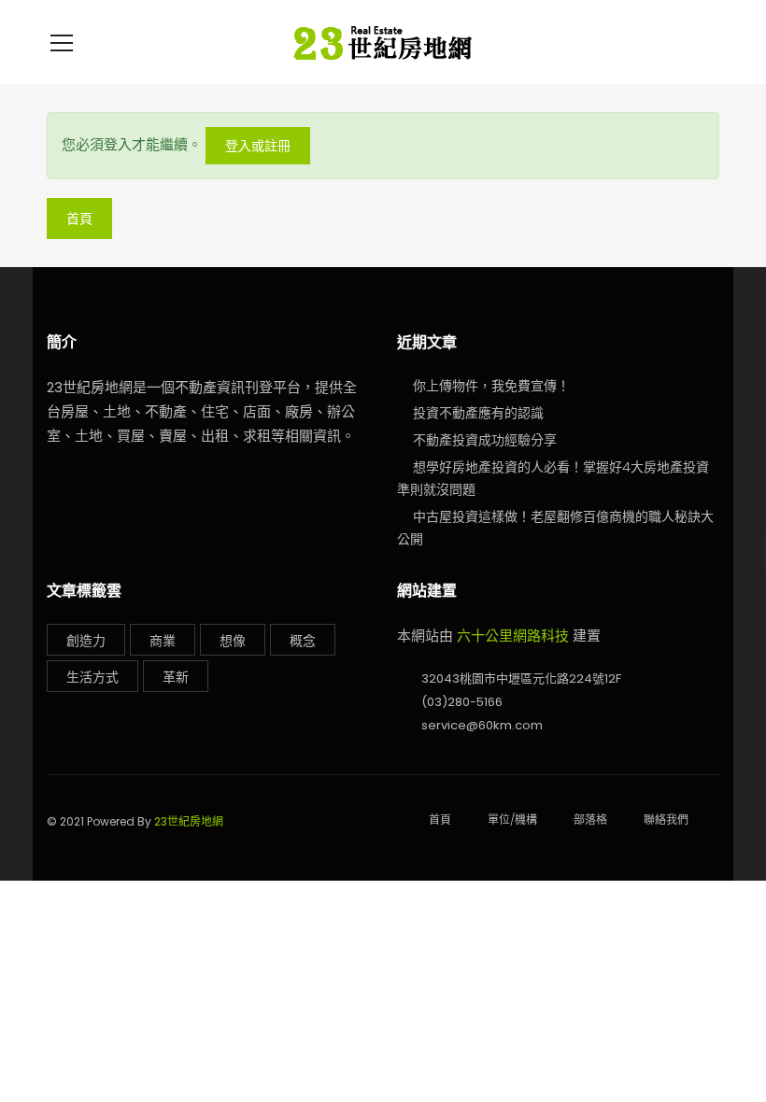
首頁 (79, 218)
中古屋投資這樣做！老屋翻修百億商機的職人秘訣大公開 (555, 527)
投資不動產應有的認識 (478, 412)
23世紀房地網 (188, 821)
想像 (233, 640)
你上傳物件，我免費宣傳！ (491, 385)
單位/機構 (512, 819)
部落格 (590, 819)
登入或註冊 (258, 145)
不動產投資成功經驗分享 (485, 440)
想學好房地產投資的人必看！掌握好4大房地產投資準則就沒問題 (553, 478)
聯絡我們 (666, 819)
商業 (162, 640)
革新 (176, 677)
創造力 (86, 640)
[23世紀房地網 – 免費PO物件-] (383, 41)
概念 (303, 640)
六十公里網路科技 (513, 635)
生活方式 (92, 677)
